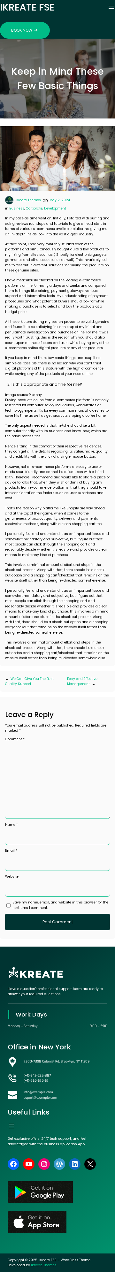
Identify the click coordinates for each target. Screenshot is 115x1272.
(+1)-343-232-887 (37, 1075)
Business (16, 208)
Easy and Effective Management (82, 681)
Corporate (34, 208)
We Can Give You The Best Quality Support (29, 681)
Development (55, 208)
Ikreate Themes (28, 200)
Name (11, 824)
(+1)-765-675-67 (36, 1080)
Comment (15, 739)
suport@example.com (40, 1097)
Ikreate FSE (27, 7)
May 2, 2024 (60, 200)
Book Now (21, 30)
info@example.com (38, 1092)
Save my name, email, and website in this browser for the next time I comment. (60, 905)
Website (12, 876)
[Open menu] (111, 7)
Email (11, 850)
